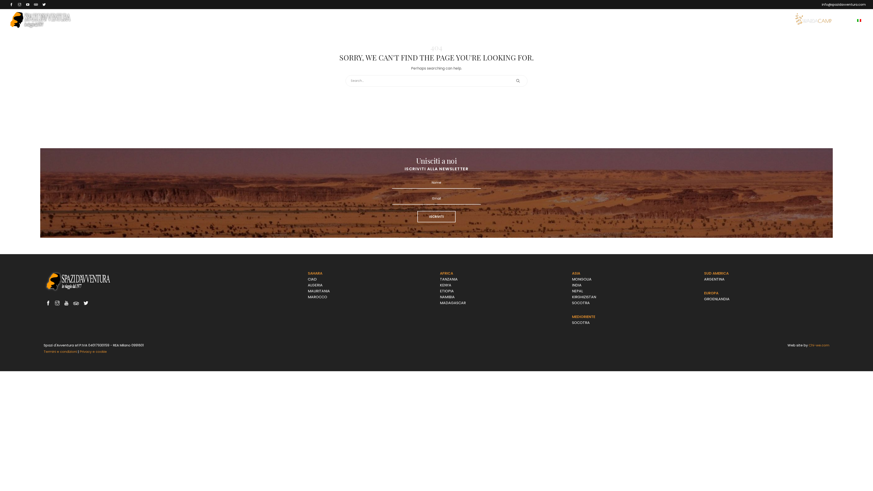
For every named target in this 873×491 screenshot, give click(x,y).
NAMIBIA (447, 297)
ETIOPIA (447, 291)
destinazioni (741, 20)
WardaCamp (813, 19)
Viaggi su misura (775, 20)
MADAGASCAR (453, 303)
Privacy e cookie (93, 351)
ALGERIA (315, 285)
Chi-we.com (819, 345)
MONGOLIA (582, 279)
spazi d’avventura (706, 20)
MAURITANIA (319, 291)
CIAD (312, 279)
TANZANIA (449, 279)
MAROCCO (317, 297)
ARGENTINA (714, 279)
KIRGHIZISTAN (584, 297)
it (864, 20)
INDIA (577, 285)
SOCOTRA (581, 303)
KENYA (445, 285)
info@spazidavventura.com (844, 4)
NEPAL (577, 291)
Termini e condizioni (60, 351)
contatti (844, 20)
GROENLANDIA (717, 299)
